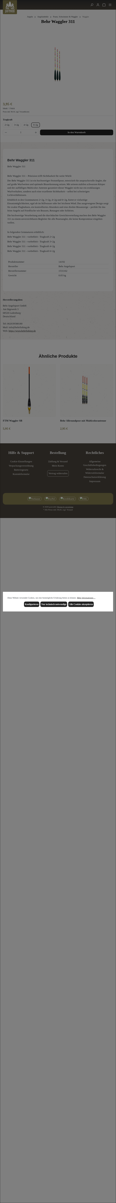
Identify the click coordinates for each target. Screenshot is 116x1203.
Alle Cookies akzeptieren (81, 604)
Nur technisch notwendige (53, 604)
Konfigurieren (31, 604)
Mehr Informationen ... (86, 598)
